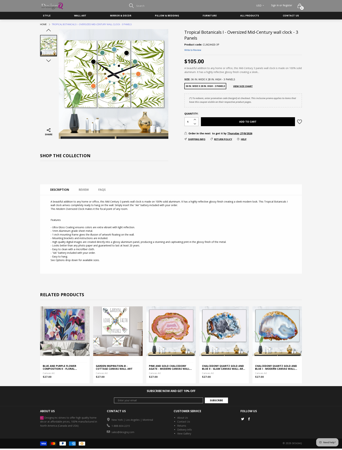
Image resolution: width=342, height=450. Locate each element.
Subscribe (216, 400)
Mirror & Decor (120, 15)
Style (46, 15)
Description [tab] (59, 190)
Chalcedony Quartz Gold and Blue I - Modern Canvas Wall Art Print (276, 368)
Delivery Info (184, 429)
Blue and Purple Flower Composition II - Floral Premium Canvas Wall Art (61, 368)
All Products (249, 15)
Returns (181, 425)
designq (297, 443)
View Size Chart (243, 86)
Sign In (275, 5)
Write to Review (192, 50)
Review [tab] (84, 190)
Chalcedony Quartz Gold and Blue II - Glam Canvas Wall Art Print (223, 368)
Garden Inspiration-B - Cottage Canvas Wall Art (114, 368)
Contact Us (291, 15)
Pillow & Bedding (167, 15)
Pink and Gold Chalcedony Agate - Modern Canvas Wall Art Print (169, 368)
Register (287, 5)
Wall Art (80, 15)
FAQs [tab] (102, 190)
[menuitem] (46, 15)
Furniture (210, 15)
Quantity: (191, 113)
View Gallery (184, 433)
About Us (182, 417)
